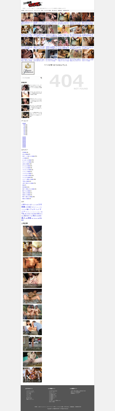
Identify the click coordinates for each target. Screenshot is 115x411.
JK (21, 204)
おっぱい (30, 204)
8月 (24, 124)
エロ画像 (24, 158)
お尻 (37, 204)
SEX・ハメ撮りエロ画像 (28, 156)
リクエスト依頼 (47, 10)
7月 (24, 126)
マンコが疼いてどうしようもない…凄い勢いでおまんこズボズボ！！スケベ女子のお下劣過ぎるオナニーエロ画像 (32, 364)
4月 (24, 130)
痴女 (40, 215)
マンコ (27, 212)
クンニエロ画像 (26, 167)
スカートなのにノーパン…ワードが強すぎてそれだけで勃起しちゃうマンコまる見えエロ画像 (36, 86)
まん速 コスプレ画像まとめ (54, 400)
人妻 (25, 213)
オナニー (34, 207)
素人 (23, 218)
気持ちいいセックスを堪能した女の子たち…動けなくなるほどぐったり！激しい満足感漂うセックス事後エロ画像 (32, 301)
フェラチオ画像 (26, 177)
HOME (22, 10)
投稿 (23, 185)
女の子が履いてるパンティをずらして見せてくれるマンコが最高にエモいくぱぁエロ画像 (32, 285)
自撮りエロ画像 (26, 192)
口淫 (31, 213)
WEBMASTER (66, 10)
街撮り (32, 218)
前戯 (29, 213)
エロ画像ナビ (52, 398)
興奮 (29, 218)
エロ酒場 (51, 399)
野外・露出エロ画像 (27, 196)
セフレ (37, 207)
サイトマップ (37, 10)
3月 (24, 131)
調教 (38, 218)
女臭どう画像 (52, 401)
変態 (33, 213)
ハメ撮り (27, 209)
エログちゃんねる (30, 390)
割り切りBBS (29, 398)
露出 (22, 220)
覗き (36, 218)
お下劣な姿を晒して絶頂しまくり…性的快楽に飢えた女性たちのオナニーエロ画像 (32, 381)
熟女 (34, 216)
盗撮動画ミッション (75, 393)
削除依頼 (60, 10)
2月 (24, 133)
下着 (41, 211)
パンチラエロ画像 (26, 173)
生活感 (37, 215)
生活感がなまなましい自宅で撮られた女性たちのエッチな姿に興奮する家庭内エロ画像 (32, 238)
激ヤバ (29, 215)
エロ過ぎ (28, 207)
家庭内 (35, 213)
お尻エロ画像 (25, 163)
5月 (24, 129)
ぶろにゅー (28, 396)
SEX (24, 204)
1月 (24, 134)
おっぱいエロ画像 (26, 160)
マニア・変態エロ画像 (27, 179)
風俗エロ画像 (25, 198)
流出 (25, 216)
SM (26, 204)
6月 (24, 127)
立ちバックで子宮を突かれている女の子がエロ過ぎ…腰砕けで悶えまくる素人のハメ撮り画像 (32, 270)
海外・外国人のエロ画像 (28, 189)
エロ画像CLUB (52, 394)
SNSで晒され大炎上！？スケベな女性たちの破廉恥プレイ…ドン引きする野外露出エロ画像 (32, 348)
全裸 (27, 213)
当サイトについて (29, 10)
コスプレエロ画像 (26, 169)
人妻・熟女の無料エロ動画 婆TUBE (78, 390)
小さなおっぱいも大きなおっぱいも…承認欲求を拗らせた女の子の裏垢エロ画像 (36, 93)
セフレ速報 (28, 393)
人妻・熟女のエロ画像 (27, 183)
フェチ (32, 209)
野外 (41, 218)
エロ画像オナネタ (52, 395)
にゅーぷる (28, 394)
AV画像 (24, 152)
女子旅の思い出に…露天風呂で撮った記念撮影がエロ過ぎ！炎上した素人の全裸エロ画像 (32, 317)
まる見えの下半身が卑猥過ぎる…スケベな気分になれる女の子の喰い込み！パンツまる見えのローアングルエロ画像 (32, 254)
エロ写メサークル (52, 393)
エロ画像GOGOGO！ (56, 408)
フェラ (37, 209)
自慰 (26, 218)
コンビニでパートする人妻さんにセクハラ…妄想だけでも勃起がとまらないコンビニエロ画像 (32, 333)
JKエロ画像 (25, 154)
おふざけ (34, 204)
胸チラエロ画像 (26, 190)
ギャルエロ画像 (26, 165)
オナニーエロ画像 (26, 162)
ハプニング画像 (26, 171)
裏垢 (35, 218)
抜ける (41, 213)
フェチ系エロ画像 (26, 175)
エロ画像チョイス (52, 396)
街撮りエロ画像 (26, 194)
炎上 (32, 215)
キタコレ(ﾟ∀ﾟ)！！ (30, 392)
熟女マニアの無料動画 (75, 392)
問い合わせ (54, 10)
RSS (42, 10)
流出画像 (24, 187)
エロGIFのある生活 (53, 390)
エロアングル (52, 392)
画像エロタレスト (30, 399)
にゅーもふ (28, 395)
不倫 (22, 213)
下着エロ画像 (25, 181)
